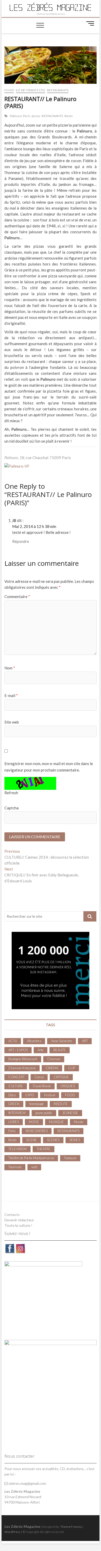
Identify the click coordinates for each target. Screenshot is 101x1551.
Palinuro (16, 116)
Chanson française (22, 1068)
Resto (68, 116)
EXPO (29, 1095)
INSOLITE (61, 1104)
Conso (39, 1077)
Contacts (12, 1214)
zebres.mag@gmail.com (27, 1483)
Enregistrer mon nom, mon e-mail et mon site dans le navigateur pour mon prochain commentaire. (48, 767)
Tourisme (14, 1167)
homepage (36, 1104)
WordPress (12, 1532)
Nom (9, 668)
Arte (41, 1050)
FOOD (9, 90)
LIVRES (13, 1122)
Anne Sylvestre (61, 1041)
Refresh (11, 792)
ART (85, 1041)
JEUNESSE (70, 1113)
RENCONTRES (37, 1131)
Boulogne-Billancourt (22, 1059)
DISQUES (68, 1086)
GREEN (13, 1104)
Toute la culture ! (18, 1225)
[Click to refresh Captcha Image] (30, 783)
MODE (34, 1122)
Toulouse (70, 1158)
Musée (78, 1122)
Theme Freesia (71, 1527)
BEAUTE (59, 1050)
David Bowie (42, 1086)
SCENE (31, 1140)
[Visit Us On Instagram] (20, 1246)
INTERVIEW (17, 1113)
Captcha (11, 808)
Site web (11, 722)
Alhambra (34, 1041)
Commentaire (17, 596)
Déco (12, 1095)
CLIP (71, 1068)
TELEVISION (17, 1149)
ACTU (12, 1041)
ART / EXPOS (18, 1050)
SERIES (74, 1140)
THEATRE (44, 1149)
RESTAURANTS (57, 90)
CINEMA (52, 1068)
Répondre (20, 541)
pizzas (36, 116)
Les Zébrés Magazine (22, 1526)
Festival (49, 1095)
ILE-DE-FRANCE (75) (30, 90)
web (34, 1167)
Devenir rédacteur (19, 1220)
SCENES (53, 1140)
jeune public (43, 1113)
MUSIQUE (56, 1122)
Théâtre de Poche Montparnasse (31, 1158)
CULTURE (15, 1086)
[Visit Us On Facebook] (9, 1246)
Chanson (53, 1059)
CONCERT (16, 1077)
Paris (26, 116)
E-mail (11, 695)
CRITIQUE (61, 1077)
